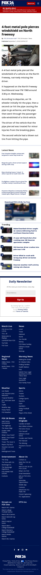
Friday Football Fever (24, 409)
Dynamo (22, 401)
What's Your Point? (8, 435)
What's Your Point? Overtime (8, 438)
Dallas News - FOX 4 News (8, 363)
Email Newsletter (24, 473)
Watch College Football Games (7, 511)
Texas (21, 332)
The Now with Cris (8, 462)
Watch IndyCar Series (7, 522)
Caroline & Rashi (24, 424)
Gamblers (22, 406)
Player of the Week (25, 413)
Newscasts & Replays (6, 337)
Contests (5, 476)
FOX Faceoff (23, 431)
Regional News (6, 357)
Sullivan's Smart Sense (24, 348)
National (22, 334)
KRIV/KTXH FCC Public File (24, 491)
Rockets (21, 396)
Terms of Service (22, 311)
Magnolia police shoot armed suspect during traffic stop (14, 163)
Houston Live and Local (8, 448)
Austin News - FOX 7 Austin (8, 367)
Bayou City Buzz (7, 444)
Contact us (22, 460)
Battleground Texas (8, 451)
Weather (6, 388)
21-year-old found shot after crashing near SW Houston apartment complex (24, 240)
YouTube (5, 343)
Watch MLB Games (8, 514)
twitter (18, 549)
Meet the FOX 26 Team (24, 463)
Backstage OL (6, 465)
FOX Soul (5, 345)
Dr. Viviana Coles (24, 362)
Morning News (26, 356)
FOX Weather (6, 412)
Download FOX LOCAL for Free (17, 202)
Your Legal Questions (22, 379)
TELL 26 (4, 334)
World (21, 337)
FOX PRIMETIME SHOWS (7, 472)
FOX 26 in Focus (24, 429)
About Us (23, 456)
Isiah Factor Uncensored (6, 422)
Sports (22, 388)
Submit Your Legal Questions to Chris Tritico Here (25, 374)
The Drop (5, 460)
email (26, 549)
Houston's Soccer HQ (25, 447)
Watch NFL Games (8, 507)
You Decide (23, 339)
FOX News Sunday (25, 344)
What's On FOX (24, 471)
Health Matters (24, 367)
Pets (20, 369)
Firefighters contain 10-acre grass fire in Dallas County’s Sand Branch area (14, 182)
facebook (14, 549)
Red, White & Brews (25, 426)
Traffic (4, 405)
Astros (21, 391)
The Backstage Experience (7, 468)
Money (21, 342)
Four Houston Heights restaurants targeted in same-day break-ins (13, 154)
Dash (20, 403)
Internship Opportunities (23, 481)
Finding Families (24, 364)
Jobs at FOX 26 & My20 (24, 477)
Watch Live (31, 3)
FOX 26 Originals (23, 419)
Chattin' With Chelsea (6, 432)
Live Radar (5, 391)
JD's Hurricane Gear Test (8, 401)
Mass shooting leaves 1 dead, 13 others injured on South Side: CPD (13, 173)
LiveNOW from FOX (8, 340)
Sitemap (21, 351)
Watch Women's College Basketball (8, 531)
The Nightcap (6, 426)
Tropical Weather (7, 398)
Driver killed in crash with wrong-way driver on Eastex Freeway (24, 258)
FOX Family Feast (25, 383)
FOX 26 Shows (8, 418)
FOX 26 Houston (23, 38)
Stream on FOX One (7, 503)
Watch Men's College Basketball (8, 527)
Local (20, 329)
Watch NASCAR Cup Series (8, 518)
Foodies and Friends (26, 438)
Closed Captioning (25, 494)
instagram (22, 549)
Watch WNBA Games (6, 535)
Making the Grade (25, 359)
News (30, 38)
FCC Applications (24, 497)
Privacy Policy (23, 309)
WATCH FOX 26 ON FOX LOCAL (25, 467)
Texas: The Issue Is (8, 442)
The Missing (23, 443)
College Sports (24, 398)
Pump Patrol (6, 410)
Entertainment (9, 456)
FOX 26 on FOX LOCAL (7, 330)
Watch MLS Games (8, 539)
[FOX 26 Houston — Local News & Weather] (8, 3)
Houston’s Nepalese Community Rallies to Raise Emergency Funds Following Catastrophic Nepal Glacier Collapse (14, 192)
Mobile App (22, 485)
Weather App (6, 407)
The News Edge (7, 428)
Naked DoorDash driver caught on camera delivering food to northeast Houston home (25, 231)
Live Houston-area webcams (8, 394)
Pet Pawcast (23, 441)
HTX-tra (22, 502)
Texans (21, 393)
